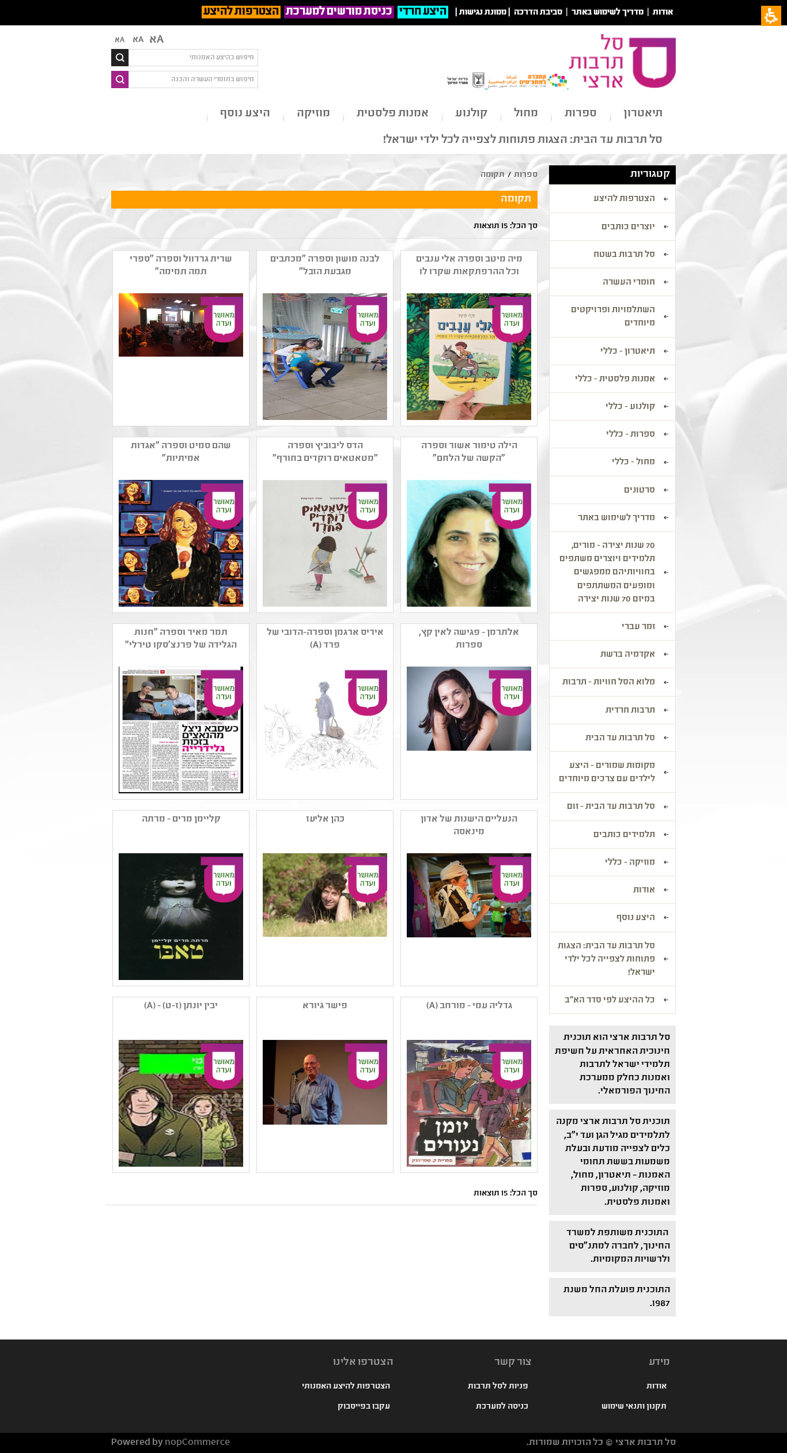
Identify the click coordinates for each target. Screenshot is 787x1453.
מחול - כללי (633, 462)
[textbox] (193, 57)
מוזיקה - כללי (630, 863)
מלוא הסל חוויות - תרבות (608, 683)
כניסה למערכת (502, 1407)
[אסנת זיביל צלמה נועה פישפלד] (467, 730)
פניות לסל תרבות (498, 1386)
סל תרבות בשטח (624, 255)
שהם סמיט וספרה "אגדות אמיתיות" (181, 452)
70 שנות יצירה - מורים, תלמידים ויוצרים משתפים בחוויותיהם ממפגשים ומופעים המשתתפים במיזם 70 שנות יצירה (607, 573)
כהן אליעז (325, 819)
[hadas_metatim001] (323, 543)
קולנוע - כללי (630, 407)
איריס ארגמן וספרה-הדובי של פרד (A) (325, 639)
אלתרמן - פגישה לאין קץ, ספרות (469, 639)
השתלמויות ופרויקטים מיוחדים (613, 317)
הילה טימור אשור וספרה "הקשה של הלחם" (469, 452)
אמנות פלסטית (393, 113)
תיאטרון (643, 113)
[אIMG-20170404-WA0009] (179, 730)
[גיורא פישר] (323, 1103)
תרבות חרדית (630, 711)
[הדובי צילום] (323, 730)
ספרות (581, 113)
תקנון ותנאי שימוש (634, 1407)
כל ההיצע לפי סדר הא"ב (610, 1001)
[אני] (467, 543)
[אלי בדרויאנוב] (467, 356)
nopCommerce (197, 1442)
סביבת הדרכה (538, 12)
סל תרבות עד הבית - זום (611, 807)
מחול (526, 113)
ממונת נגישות (482, 12)
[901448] (179, 916)
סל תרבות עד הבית (620, 738)
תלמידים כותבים (624, 835)
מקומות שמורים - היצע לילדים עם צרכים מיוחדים (607, 773)
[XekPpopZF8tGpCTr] (467, 1103)
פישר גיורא (324, 1006)
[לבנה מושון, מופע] (323, 356)
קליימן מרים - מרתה (181, 819)
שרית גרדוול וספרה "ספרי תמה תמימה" (181, 266)
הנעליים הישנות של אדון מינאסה (469, 826)
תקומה (492, 175)
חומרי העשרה (629, 283)
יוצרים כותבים (628, 227)
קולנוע (471, 113)
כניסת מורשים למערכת (339, 12)
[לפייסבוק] (179, 1103)
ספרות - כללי (630, 435)
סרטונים (639, 491)
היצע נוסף (245, 113)
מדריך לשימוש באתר (608, 12)
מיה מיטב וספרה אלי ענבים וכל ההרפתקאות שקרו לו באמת (469, 266)
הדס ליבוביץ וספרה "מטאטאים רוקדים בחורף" (325, 452)
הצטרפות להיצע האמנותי (346, 1386)
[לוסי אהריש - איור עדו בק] (179, 543)
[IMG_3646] (179, 356)
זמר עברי (638, 627)
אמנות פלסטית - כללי (615, 379)
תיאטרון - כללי (627, 352)
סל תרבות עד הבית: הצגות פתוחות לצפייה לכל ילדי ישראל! (523, 140)
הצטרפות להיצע (241, 12)
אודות (663, 12)
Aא (119, 40)
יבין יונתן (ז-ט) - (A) (181, 1006)
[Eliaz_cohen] (323, 916)
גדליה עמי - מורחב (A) (469, 1006)
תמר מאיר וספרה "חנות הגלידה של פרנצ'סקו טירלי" (181, 639)
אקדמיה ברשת (627, 655)
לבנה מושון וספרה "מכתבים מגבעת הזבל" (325, 266)
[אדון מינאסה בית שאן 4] (467, 916)
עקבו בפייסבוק (364, 1407)
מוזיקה (313, 113)
